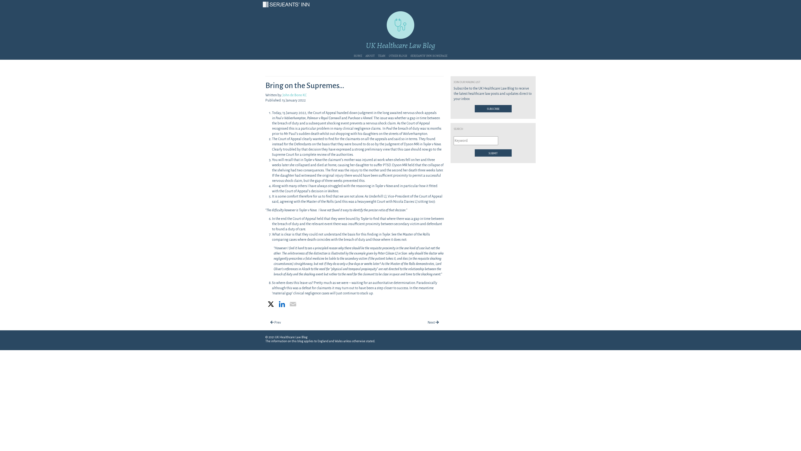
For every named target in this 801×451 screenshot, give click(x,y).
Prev (277, 322)
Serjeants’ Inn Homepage (429, 55)
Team (381, 55)
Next (432, 322)
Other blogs (398, 55)
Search (458, 129)
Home (358, 55)
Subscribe (493, 108)
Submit (493, 153)
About (370, 55)
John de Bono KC (294, 95)
